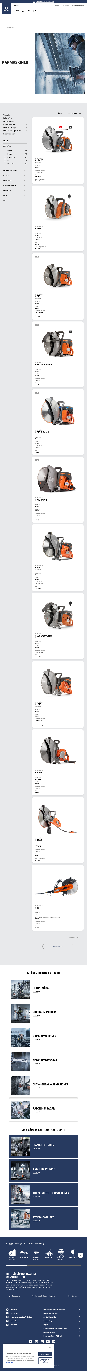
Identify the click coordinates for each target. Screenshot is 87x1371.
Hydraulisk (11, 157)
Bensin (9, 154)
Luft (8, 160)
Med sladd (10, 164)
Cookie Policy (9, 1362)
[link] (43, 1)
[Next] (80, 1255)
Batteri (9, 151)
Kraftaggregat (20, 1244)
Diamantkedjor (40, 1244)
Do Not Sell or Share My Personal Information (45, 1361)
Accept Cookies (45, 1354)
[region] (28, 1356)
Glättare (30, 1244)
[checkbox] (7, 150)
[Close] (50, 1347)
